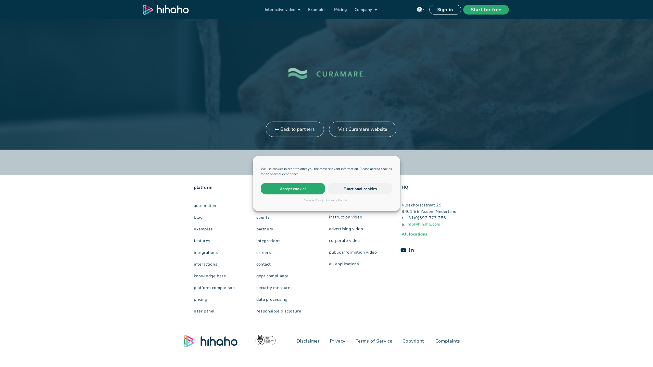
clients (263, 217)
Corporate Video (344, 240)
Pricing (340, 9)
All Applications (344, 264)
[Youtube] (403, 250)
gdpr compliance (272, 276)
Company (363, 9)
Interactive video (280, 9)
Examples (317, 9)
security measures (274, 288)
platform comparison (214, 288)
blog (198, 217)
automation (205, 205)
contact (263, 264)
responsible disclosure (278, 311)
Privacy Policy (336, 200)
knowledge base (210, 276)
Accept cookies (293, 188)
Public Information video (353, 252)
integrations (206, 252)
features (202, 241)
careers (263, 252)
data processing (271, 299)
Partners (264, 229)
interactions (205, 264)
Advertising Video (346, 229)
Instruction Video (345, 217)
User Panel (204, 311)
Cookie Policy (314, 200)
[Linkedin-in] (411, 250)
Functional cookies (360, 188)
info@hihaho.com (424, 224)
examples (203, 229)
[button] (421, 10)
